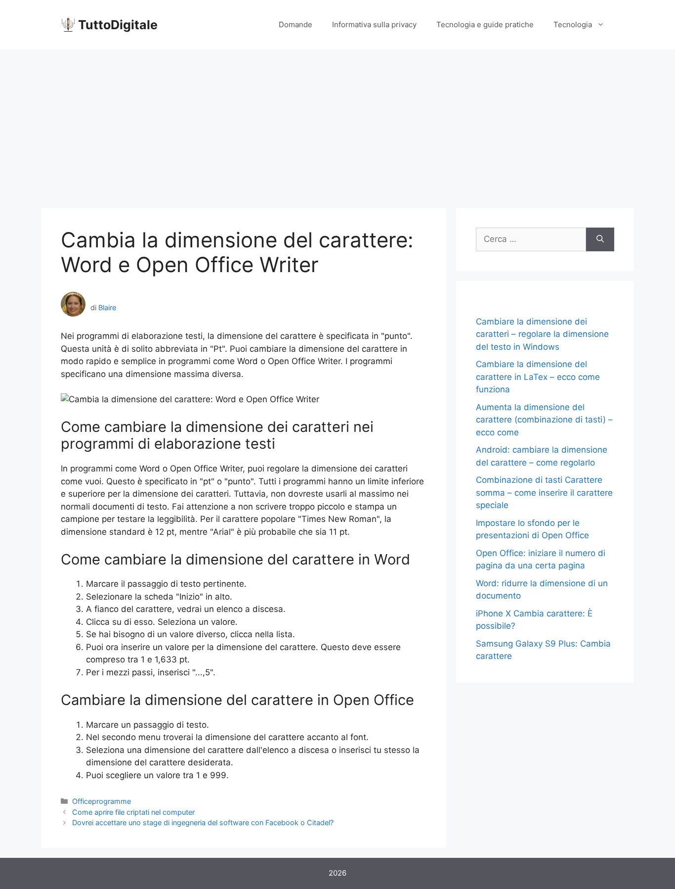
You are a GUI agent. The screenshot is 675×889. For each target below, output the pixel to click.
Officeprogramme (101, 801)
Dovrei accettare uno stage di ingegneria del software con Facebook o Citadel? (203, 822)
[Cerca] (600, 239)
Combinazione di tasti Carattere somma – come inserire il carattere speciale (544, 492)
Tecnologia (572, 24)
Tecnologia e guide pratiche (485, 24)
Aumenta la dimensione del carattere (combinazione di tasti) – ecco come (544, 419)
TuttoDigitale (118, 24)
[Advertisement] (337, 123)
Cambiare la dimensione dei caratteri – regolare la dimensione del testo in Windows (542, 334)
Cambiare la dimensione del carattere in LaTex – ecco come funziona (538, 376)
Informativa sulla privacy (374, 24)
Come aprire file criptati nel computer (133, 812)
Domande (295, 24)
